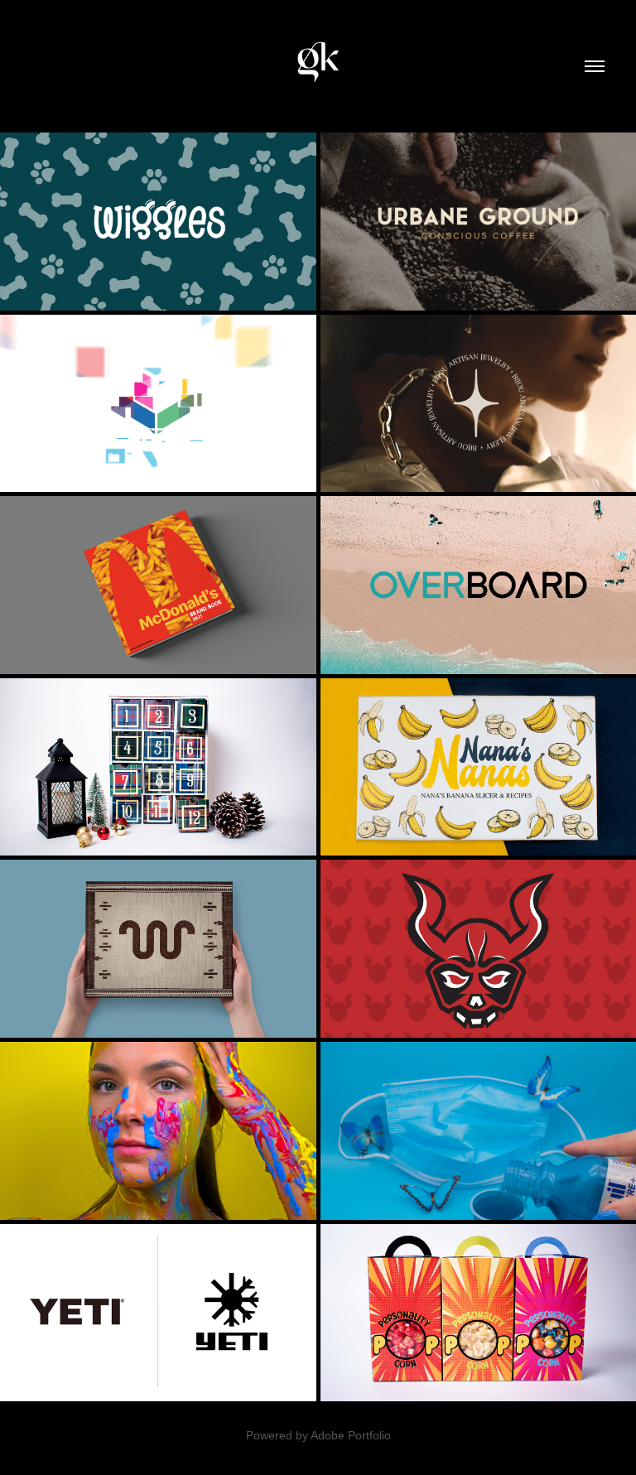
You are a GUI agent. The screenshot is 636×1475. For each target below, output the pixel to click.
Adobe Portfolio (351, 1435)
